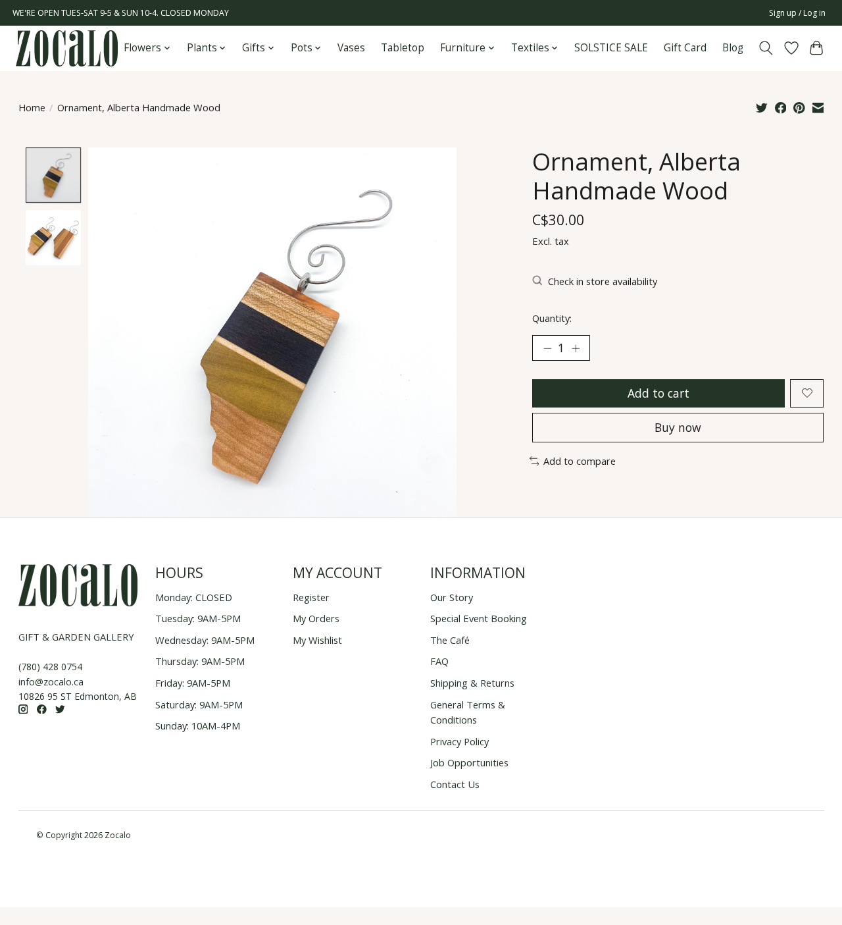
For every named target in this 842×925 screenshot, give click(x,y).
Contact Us (455, 784)
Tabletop (402, 48)
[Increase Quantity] (575, 348)
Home (31, 107)
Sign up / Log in (797, 12)
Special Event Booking (478, 618)
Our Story (451, 597)
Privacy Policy (459, 741)
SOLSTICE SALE (611, 48)
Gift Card (685, 48)
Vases (351, 48)
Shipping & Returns (472, 682)
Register (311, 597)
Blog (732, 48)
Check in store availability (602, 281)
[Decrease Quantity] (547, 348)
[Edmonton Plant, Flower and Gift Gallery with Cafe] (67, 48)
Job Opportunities (469, 762)
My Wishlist (317, 640)
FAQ (439, 661)
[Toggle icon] (765, 48)
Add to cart (658, 393)
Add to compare (579, 460)
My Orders (316, 618)
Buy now (678, 427)
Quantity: (552, 318)
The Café (450, 640)
